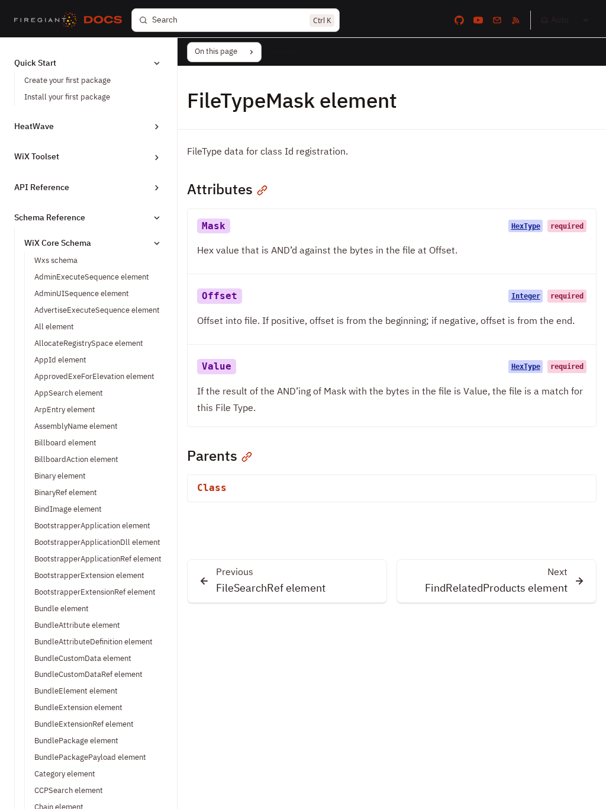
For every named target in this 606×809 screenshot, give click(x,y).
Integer (525, 296)
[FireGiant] (45, 20)
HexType (525, 226)
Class (212, 487)
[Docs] (103, 20)
